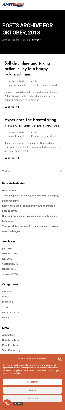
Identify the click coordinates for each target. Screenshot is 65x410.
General (12, 136)
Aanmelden (8, 335)
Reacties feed (10, 345)
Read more (11, 107)
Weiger (32, 390)
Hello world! (9, 190)
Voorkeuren (32, 398)
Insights (22, 85)
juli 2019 (6, 248)
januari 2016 (9, 269)
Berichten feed (11, 340)
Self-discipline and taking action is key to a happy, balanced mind (27, 69)
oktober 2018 (10, 253)
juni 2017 (7, 258)
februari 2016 (10, 263)
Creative (12, 85)
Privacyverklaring (38, 406)
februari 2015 (10, 274)
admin (34, 81)
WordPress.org (11, 350)
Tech (5, 307)
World (6, 318)
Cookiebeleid (24, 406)
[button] (60, 358)
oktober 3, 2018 (16, 81)
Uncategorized (11, 312)
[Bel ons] (7, 403)
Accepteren (32, 382)
